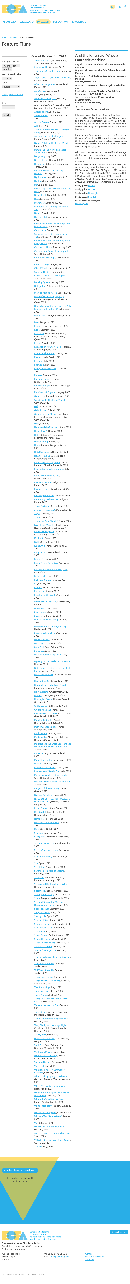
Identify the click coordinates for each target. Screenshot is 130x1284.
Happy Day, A (40, 431)
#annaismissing (42, 60)
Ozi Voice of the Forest (45, 713)
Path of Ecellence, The (45, 726)
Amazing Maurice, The (45, 98)
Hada (36, 423)
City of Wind (40, 268)
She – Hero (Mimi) (43, 856)
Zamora (38, 1146)
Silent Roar (39, 867)
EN (112, 6)
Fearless (38, 357)
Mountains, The (42, 639)
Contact (89, 1253)
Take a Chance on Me (44, 942)
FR (119, 6)
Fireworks (39, 364)
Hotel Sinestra (41, 451)
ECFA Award (27, 21)
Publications (61, 21)
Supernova (39, 931)
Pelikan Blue (40, 733)
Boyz (36, 198)
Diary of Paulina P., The (45, 292)
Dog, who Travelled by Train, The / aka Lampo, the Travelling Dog (52, 307)
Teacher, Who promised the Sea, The (52, 957)
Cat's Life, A (40, 230)
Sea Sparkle (40, 836)
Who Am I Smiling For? (45, 1112)
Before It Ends (41, 160)
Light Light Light (42, 579)
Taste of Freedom (43, 946)
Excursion (39, 333)
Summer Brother (42, 923)
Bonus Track (40, 195)
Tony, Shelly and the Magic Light (50, 1025)
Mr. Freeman (40, 643)
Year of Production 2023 (48, 56)
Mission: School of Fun (45, 632)
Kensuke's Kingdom (44, 531)
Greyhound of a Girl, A (45, 414)
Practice (38, 763)
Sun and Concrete (43, 927)
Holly (36, 434)
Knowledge (79, 21)
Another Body (41, 115)
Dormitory (39, 315)
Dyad (36, 322)
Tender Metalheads (43, 976)
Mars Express (40, 612)
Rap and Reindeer (43, 795)
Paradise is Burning (43, 720)
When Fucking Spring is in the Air (50, 1076)
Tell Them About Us (44, 963)
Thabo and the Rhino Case (47, 980)
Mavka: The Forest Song (46, 619)
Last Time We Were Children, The (50, 569)
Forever (38, 375)
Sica (36, 863)
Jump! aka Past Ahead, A (46, 521)
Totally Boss (40, 1034)
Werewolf (39, 1066)
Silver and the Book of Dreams (49, 870)
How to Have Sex (42, 455)
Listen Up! (39, 591)
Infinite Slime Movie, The (46, 475)
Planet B (38, 753)
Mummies (39, 650)
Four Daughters (42, 385)
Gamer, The (39, 396)
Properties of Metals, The (46, 771)
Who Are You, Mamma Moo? (48, 1116)
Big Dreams (40, 177)
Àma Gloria (39, 90)
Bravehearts (40, 202)
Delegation (40, 286)
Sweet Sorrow (41, 935)
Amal (36, 94)
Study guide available (12, 94)
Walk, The (39, 1045)
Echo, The (39, 325)
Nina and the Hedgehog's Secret (50, 685)
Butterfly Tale (41, 216)
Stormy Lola (40, 916)
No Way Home (41, 691)
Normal (38, 695)
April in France (41, 122)
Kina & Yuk (39, 545)
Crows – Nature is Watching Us (49, 275)
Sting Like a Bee (42, 912)
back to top (120, 1232)
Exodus (37, 343)
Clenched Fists (41, 272)
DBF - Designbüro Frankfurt (37, 1274)
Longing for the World (45, 595)
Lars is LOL (39, 559)
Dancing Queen (42, 282)
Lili (35, 583)
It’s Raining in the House (46, 499)
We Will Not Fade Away (45, 1055)
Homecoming (41, 441)
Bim (36, 184)
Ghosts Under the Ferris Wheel (49, 399)
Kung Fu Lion (40, 552)
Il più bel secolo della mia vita (49, 469)
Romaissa (39, 818)
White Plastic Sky (43, 1105)
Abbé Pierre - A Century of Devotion (52, 77)
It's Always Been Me (44, 495)
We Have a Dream (43, 1051)
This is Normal (41, 994)
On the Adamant (42, 709)
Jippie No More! (42, 506)
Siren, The (39, 877)
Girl (36, 406)
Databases (43, 21)
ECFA (4, 37)
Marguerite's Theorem (45, 601)
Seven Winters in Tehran (46, 849)
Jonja (37, 513)
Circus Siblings (41, 264)
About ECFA (9, 21)
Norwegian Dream (43, 699)
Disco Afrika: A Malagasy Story (49, 296)
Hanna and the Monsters (46, 427)
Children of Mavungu (44, 257)
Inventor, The (40, 489)
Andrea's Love (41, 111)
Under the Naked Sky (44, 1038)
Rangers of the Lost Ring (46, 788)
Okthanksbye (40, 705)
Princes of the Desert (44, 767)
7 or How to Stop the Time (47, 71)
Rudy (36, 829)
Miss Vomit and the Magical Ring (50, 626)
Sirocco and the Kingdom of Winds (51, 884)
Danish (91, 185)
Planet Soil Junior (43, 760)
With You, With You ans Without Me (52, 1133)
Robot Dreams (41, 808)
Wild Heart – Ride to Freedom (49, 1126)
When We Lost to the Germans (49, 1085)
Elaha (37, 329)
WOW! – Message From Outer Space (52, 1140)
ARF (36, 126)
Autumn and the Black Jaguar (48, 136)
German (92, 189)
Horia (37, 445)
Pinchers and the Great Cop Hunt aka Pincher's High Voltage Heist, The (52, 745)
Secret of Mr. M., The (44, 843)
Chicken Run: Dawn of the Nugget (51, 251)
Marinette (39, 608)
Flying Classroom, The (45, 368)
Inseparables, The (43, 482)
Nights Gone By (42, 681)
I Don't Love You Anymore (47, 462)
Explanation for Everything (47, 346)
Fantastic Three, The (44, 353)
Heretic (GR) (81, 203)
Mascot (38, 615)
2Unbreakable (41, 67)
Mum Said (39, 647)
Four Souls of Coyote (44, 392)
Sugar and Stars (41, 920)
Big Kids (38, 180)
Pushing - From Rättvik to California (52, 781)
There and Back (41, 991)
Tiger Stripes (40, 1011)
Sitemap (89, 1259)
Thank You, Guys (42, 987)
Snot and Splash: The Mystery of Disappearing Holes (50, 903)
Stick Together (41, 908)
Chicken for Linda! (43, 247)
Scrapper (38, 832)
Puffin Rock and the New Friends (50, 775)
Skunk (37, 898)
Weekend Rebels (42, 1062)
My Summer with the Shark (47, 654)
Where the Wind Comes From (49, 1099)
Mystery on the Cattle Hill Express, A (52, 661)
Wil (36, 1123)
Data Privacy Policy (94, 1256)
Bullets (37, 213)
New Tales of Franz (43, 674)
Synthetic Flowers (43, 939)
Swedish (92, 196)
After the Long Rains (44, 84)
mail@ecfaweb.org (60, 1256)
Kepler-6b (39, 538)
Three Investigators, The (46, 1005)
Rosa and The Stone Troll (46, 822)
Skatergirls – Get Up (44, 894)
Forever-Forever (42, 379)
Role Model (40, 812)
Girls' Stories (40, 410)
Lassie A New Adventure (46, 562)
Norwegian (93, 193)
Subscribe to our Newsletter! (21, 1170)
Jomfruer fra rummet (44, 509)
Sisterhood (39, 890)
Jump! (37, 517)
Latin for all (40, 576)
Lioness (38, 587)
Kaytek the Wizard (43, 525)
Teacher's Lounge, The (45, 950)
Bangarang (39, 156)
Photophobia (40, 737)
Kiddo (37, 542)
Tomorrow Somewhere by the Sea (51, 1018)
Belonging (39, 163)
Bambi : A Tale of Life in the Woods (51, 143)
